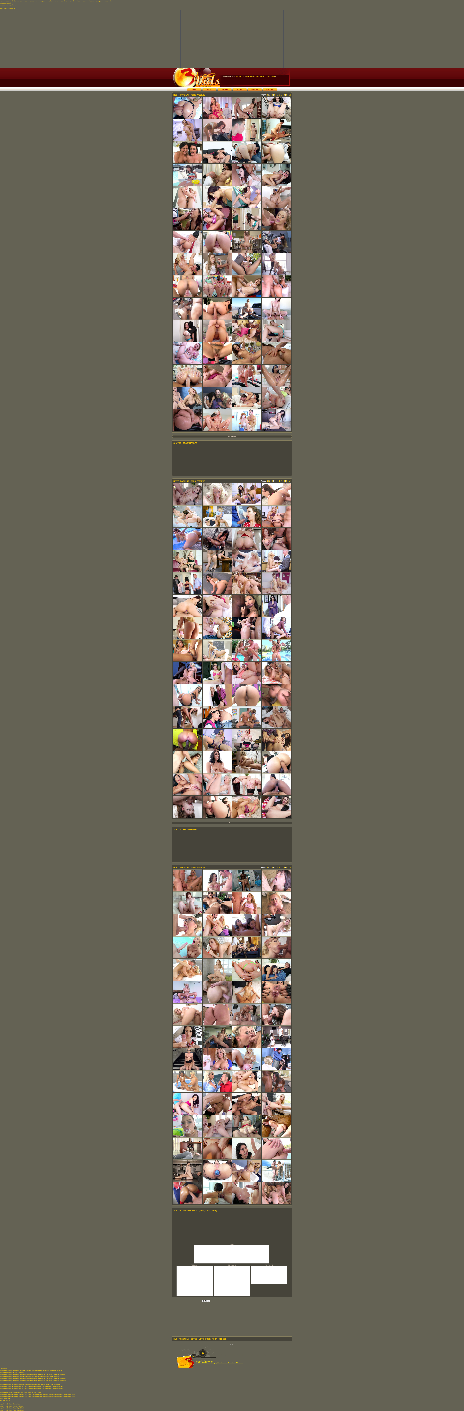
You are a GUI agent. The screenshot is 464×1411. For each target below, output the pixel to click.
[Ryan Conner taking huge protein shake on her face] (276, 913)
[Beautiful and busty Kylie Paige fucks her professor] (217, 660)
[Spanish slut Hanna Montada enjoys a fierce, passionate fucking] (246, 1002)
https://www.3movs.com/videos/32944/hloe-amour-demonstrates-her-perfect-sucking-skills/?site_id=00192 (31, 1370)
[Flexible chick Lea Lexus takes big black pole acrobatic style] (246, 891)
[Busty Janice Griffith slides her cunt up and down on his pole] (276, 207)
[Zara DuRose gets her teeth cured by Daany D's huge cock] (246, 526)
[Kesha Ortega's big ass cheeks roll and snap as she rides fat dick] (276, 430)
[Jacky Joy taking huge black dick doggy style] (188, 750)
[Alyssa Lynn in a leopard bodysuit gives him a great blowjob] (217, 638)
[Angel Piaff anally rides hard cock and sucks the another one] (246, 1136)
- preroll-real (63, 1)
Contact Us (199, 1361)
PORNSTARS (254, 89)
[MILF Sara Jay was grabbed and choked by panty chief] (188, 341)
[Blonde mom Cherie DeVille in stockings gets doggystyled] (246, 341)
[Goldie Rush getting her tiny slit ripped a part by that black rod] (276, 817)
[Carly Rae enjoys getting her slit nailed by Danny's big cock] (246, 571)
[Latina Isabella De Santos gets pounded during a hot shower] (188, 772)
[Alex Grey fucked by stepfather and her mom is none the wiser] (217, 705)
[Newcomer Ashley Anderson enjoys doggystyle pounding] (217, 817)
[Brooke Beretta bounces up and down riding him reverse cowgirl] (188, 616)
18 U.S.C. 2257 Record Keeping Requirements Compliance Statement (219, 1363)
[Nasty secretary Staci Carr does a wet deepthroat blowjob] (276, 957)
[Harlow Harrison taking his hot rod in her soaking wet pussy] (246, 296)
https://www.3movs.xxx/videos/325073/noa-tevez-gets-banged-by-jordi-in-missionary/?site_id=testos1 (30, 1384)
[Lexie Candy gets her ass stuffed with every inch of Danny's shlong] (276, 750)
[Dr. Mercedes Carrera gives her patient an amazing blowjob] (276, 1047)
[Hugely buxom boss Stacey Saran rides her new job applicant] (217, 750)
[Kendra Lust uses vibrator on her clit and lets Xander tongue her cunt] (188, 1158)
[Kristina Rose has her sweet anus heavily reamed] (188, 296)
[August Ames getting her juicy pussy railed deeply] (246, 1091)
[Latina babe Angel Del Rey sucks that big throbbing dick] (246, 1158)
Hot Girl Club (240, 76)
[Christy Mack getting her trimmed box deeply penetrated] (217, 363)
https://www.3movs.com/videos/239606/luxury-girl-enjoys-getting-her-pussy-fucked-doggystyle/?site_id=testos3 (33, 1380)
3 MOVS (209, 89)
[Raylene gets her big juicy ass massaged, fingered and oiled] (276, 363)
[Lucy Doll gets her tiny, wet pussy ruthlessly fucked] (276, 504)
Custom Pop (3, 1368)
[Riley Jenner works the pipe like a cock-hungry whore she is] (217, 504)
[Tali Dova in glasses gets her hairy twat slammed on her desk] (217, 683)
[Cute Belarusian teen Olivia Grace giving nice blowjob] (217, 957)
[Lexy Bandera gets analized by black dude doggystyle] (217, 593)
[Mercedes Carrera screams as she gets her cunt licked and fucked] (217, 913)
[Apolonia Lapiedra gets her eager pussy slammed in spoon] (246, 1114)
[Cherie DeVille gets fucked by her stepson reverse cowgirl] (246, 593)
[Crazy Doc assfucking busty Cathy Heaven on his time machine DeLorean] (276, 252)
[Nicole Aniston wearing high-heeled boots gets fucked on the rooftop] (276, 1181)
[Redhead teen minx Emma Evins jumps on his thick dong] (188, 913)
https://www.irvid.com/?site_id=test (10, 1392)
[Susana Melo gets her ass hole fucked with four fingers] (217, 1158)
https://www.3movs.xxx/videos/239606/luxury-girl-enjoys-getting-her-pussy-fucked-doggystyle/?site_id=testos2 (32, 1386)
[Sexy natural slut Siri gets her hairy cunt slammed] (276, 549)
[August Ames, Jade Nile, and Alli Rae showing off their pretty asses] (217, 296)
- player (84, 1)
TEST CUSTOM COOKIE (7, 9)
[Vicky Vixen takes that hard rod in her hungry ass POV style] (246, 549)
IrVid (267, 76)
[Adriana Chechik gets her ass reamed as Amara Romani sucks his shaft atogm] (246, 935)
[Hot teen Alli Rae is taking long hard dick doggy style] (276, 935)
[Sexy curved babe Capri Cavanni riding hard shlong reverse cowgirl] (246, 363)
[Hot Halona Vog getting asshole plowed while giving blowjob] (217, 341)
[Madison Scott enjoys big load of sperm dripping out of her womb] (217, 386)
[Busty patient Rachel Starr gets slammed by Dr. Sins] (246, 207)
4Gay (232, 1345)
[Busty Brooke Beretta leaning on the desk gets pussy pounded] (188, 140)
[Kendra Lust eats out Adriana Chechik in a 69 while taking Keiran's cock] (276, 1203)
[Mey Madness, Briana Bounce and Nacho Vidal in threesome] (276, 274)
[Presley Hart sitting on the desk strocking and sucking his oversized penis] (246, 727)
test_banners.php (5, 1400)
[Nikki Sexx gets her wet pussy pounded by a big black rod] (217, 229)
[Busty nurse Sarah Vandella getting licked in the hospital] (188, 274)
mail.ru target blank (5, 3)
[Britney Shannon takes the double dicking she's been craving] (188, 891)
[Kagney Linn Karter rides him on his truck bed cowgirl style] (246, 319)
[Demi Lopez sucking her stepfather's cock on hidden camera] (276, 980)
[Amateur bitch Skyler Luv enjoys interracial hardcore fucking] (276, 705)
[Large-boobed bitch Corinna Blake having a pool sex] (246, 660)
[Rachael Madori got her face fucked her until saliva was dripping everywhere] (217, 727)
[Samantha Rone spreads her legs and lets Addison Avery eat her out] (188, 638)
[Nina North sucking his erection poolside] (246, 274)
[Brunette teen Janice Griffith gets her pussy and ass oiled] (276, 386)
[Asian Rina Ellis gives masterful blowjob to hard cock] (246, 162)
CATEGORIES (240, 89)
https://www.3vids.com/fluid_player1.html (12, 1410)
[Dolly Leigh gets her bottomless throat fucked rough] (188, 817)
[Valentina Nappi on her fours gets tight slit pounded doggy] (188, 1114)
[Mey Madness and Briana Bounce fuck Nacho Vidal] (276, 593)
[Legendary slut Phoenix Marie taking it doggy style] (246, 386)
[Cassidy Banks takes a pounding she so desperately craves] (276, 638)
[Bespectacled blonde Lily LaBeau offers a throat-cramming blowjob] (188, 935)
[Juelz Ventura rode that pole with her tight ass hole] (246, 1181)
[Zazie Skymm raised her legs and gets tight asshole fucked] (217, 794)
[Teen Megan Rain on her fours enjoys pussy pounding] (217, 1114)
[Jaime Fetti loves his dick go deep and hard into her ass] (188, 660)
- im (111, 1)
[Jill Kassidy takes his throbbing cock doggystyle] (276, 296)
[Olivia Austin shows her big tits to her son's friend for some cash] (217, 1069)
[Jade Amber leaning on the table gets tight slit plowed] (276, 1114)
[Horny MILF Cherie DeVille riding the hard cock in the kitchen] (217, 1047)
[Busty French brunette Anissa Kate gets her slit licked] (246, 408)
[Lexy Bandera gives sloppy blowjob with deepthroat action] (276, 1091)
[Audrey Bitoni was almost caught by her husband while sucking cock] (188, 593)
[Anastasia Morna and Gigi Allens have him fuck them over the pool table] (217, 430)
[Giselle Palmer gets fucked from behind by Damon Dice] (217, 1136)
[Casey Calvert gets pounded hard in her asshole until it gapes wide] (276, 1158)
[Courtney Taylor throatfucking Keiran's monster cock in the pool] (188, 957)
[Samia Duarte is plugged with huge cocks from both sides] (276, 408)
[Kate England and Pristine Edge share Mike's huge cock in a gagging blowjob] (246, 1047)
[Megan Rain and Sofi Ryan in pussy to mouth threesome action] (217, 162)
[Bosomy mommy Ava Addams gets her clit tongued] (188, 794)
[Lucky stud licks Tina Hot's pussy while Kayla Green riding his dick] (188, 571)
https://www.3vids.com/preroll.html (10, 1404)
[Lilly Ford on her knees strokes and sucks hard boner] (217, 274)
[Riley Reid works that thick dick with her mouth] (276, 1025)
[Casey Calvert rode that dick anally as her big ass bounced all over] (276, 772)
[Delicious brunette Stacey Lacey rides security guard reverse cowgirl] (217, 549)
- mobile (6, 1)
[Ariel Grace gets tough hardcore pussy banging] (276, 185)
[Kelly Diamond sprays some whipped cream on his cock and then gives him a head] (188, 1047)
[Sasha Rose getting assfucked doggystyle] (246, 794)
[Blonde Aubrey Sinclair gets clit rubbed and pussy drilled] (246, 817)
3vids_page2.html (5, 1398)
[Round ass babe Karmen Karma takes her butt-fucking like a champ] (188, 549)
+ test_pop (41, 1)
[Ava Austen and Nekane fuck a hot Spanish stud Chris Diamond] (246, 504)
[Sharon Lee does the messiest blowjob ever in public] (188, 229)
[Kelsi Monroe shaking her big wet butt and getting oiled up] (276, 660)
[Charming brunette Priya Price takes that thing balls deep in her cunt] (188, 252)
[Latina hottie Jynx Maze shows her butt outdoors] (246, 705)
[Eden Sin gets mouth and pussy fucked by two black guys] (246, 185)
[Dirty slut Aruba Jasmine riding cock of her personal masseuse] (246, 772)
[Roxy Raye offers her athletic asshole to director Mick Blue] (217, 1181)
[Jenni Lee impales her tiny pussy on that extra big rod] (276, 140)
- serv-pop (98, 1)
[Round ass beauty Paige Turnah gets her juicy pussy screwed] (188, 430)
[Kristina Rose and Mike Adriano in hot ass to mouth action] (217, 252)
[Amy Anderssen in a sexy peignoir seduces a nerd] (276, 616)
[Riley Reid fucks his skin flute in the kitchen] (246, 118)
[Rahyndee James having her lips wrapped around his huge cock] (276, 891)
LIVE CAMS (269, 89)
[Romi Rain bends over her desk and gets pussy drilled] (217, 571)
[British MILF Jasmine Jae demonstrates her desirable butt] (246, 980)
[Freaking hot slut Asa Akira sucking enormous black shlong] (246, 616)
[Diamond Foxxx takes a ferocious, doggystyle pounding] (276, 1136)
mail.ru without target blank (8, 5)
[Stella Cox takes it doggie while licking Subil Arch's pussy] (246, 957)
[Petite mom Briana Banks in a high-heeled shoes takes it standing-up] (188, 727)
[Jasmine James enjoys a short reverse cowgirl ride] (246, 750)
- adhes (56, 1)
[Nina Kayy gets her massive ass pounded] (217, 935)
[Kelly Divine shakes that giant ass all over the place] (217, 1025)
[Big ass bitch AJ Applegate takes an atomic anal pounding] (188, 118)
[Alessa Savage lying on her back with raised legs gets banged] (276, 118)
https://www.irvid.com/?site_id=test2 (31, 1392)
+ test (25, 1)
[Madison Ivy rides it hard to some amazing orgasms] (246, 252)
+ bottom (91, 1)
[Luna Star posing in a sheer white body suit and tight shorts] (217, 772)
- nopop (105, 1)
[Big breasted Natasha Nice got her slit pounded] (276, 683)
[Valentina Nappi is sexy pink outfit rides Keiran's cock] (217, 118)
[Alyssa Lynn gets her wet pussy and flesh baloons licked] (246, 1069)
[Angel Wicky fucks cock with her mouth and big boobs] (276, 571)
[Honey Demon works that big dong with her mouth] (246, 1203)
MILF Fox (249, 76)
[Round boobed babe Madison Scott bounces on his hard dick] (188, 1069)
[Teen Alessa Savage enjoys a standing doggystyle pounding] (276, 162)
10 (290, 95)
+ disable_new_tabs (16, 1)
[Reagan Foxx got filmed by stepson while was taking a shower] (246, 140)
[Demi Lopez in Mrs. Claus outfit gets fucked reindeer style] (188, 1203)
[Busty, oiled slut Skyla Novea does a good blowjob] (246, 913)
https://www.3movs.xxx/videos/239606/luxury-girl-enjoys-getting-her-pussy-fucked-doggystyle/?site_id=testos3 (32, 1388)
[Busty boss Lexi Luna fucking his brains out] (217, 980)
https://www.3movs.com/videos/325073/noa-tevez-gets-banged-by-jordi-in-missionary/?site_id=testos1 (30, 1376)
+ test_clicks (33, 1)
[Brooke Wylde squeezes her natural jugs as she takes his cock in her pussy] (188, 363)
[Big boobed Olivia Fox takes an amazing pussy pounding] (188, 980)
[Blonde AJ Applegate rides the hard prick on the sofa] (276, 341)
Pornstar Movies (259, 76)
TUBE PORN (224, 89)
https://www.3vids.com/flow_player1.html (12, 1408)
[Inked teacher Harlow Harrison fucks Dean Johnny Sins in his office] (188, 683)
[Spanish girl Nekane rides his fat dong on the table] (188, 1181)
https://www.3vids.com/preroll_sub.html (11, 1406)
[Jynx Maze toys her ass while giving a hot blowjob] (217, 1203)
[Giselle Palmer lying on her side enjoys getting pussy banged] (188, 504)
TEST (273, 76)
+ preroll (71, 1)
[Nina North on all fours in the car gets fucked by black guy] (188, 319)
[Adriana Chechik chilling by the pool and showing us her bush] (188, 185)
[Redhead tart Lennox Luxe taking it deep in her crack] (246, 430)
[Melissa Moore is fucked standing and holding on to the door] (246, 229)
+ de (1, 1)
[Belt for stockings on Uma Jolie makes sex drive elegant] (188, 705)
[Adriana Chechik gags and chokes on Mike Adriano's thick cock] (188, 1136)
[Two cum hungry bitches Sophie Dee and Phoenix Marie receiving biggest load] (188, 162)
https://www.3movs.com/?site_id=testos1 (12, 1372)
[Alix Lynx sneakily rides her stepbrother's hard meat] (217, 526)
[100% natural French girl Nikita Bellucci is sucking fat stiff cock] (217, 140)
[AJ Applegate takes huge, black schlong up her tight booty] (246, 638)
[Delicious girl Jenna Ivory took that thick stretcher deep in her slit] (217, 616)
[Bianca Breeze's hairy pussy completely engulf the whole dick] (276, 319)
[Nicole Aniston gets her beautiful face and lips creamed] (276, 229)
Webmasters (208, 1361)
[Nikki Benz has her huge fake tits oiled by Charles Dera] (217, 891)
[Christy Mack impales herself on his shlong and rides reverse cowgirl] (246, 1025)
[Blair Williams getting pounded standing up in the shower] (188, 207)
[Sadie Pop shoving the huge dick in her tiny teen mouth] (217, 207)
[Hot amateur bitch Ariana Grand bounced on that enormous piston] (217, 319)
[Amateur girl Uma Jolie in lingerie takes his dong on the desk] (276, 526)
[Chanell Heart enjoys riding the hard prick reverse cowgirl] (276, 794)
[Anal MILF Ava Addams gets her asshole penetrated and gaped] (276, 1002)
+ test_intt (49, 1)
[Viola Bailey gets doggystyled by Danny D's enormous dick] (188, 408)
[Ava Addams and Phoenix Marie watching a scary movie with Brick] (217, 408)
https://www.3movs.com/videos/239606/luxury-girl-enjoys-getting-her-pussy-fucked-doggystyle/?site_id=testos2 (33, 1378)
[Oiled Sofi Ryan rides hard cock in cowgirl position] (188, 386)
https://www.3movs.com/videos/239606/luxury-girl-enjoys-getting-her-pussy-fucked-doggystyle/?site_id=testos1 (33, 1374)
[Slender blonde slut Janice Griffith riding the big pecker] (188, 1002)
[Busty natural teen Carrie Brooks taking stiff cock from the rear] (246, 683)
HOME (194, 89)
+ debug (78, 1)
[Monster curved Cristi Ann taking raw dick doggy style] (188, 1025)
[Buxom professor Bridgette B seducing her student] (217, 1091)
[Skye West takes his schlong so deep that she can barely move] (217, 1002)
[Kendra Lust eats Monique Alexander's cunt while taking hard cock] (188, 526)
